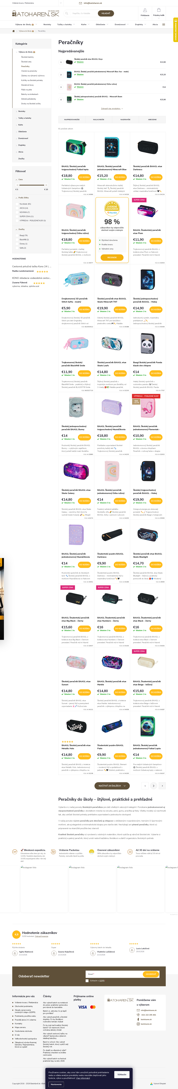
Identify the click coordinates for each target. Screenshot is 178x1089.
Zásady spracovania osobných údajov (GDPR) (25, 1011)
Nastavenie (56, 1084)
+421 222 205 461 (148, 1015)
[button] (43, 889)
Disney (23, 244)
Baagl (23, 235)
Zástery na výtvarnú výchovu (33, 75)
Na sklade (25, 204)
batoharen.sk (146, 1019)
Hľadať (106, 13)
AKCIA (23, 208)
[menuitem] (26, 25)
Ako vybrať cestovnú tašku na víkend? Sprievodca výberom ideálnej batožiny (55, 1036)
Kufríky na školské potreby (32, 80)
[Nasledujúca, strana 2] (153, 785)
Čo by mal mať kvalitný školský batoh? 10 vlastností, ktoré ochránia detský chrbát (55, 1027)
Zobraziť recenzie (41, 936)
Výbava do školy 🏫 (27, 52)
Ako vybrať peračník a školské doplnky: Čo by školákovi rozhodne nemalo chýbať (55, 1019)
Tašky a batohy (24, 118)
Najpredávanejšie (71, 120)
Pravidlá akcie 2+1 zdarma (25, 1020)
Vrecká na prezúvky (29, 71)
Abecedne (152, 120)
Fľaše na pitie (26, 89)
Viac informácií (83, 1078)
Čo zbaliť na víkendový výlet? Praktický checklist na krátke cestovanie (54, 1052)
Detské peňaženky (28, 99)
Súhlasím (122, 1074)
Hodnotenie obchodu (23, 1031)
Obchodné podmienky (24, 1006)
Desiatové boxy (27, 85)
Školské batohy (27, 57)
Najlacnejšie (98, 120)
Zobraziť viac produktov (111, 109)
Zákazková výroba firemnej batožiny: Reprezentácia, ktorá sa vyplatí (25, 1044)
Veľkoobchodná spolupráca (26, 1038)
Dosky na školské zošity (31, 103)
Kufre (20, 125)
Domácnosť (23, 138)
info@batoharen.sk (149, 1010)
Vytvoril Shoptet (160, 1083)
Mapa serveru (20, 1027)
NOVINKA (24, 212)
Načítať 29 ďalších (110, 785)
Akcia (20, 152)
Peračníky (25, 66)
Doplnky (21, 145)
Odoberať (151, 974)
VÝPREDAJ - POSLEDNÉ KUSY (32, 220)
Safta (23, 248)
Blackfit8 (24, 239)
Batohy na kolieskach (29, 94)
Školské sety (26, 61)
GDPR (102, 980)
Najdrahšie (125, 120)
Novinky (21, 111)
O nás (17, 1035)
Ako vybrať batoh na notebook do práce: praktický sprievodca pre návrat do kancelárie (55, 1005)
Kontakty (18, 1023)
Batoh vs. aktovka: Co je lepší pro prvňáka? (54, 1012)
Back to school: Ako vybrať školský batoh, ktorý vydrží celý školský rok (55, 1044)
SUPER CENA (26, 216)
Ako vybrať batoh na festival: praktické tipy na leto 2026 (54, 1059)
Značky (21, 158)
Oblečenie (22, 131)
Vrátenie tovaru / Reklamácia (23, 3)
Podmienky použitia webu (25, 1016)
